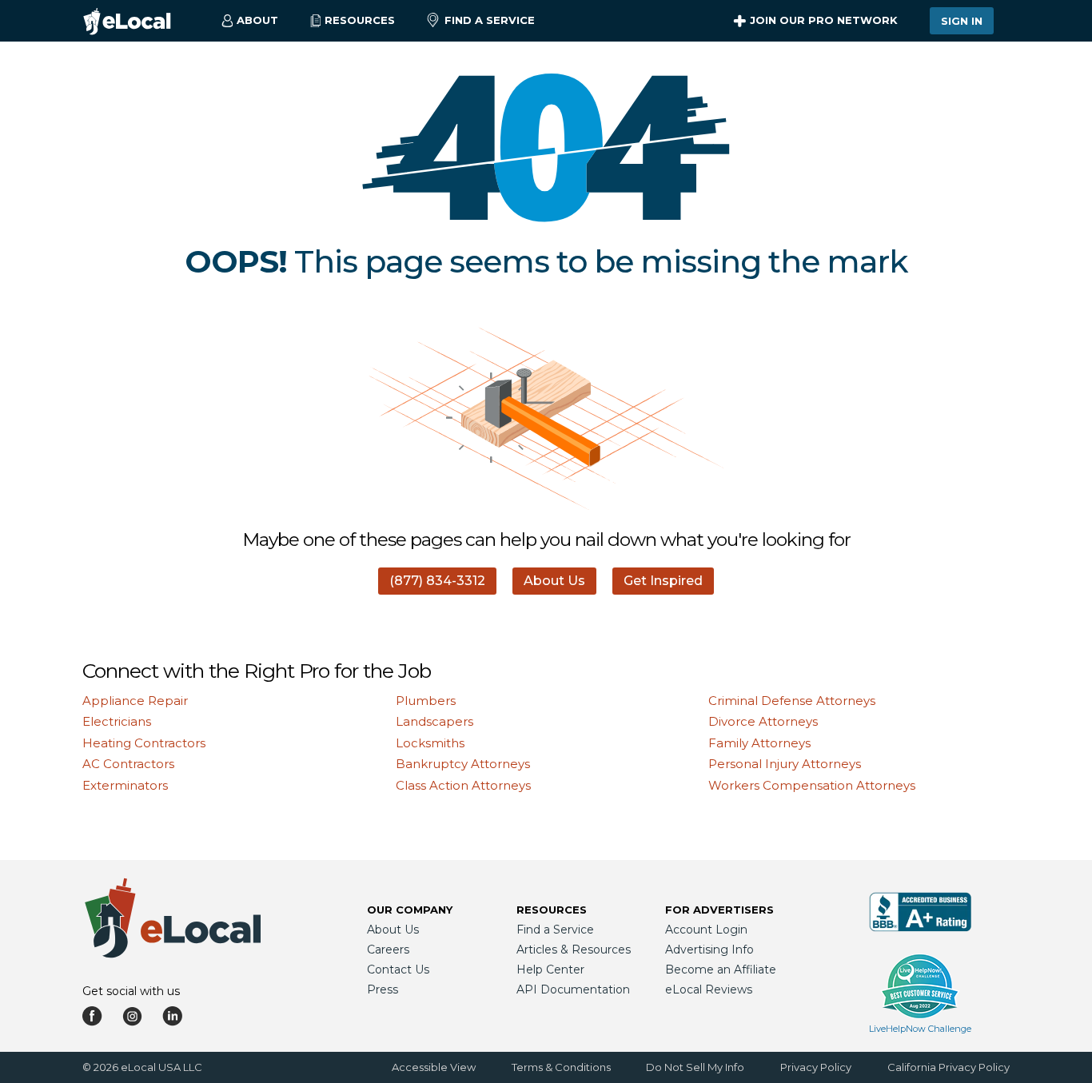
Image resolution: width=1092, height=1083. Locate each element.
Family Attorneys (759, 743)
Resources (551, 909)
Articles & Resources (573, 949)
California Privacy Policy (948, 1067)
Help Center (550, 969)
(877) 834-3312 (437, 580)
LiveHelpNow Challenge (920, 1028)
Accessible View (434, 1067)
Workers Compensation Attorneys (811, 785)
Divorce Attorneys (763, 721)
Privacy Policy (815, 1067)
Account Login (706, 929)
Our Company (409, 909)
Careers (388, 949)
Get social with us (131, 991)
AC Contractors (128, 763)
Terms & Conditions (561, 1067)
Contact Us (398, 969)
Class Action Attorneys (463, 785)
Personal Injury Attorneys (784, 763)
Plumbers (426, 700)
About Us (554, 580)
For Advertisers (719, 909)
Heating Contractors (143, 743)
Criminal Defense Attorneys (791, 700)
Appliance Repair (135, 700)
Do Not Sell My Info (695, 1067)
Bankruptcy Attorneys (463, 763)
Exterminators (125, 785)
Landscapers (434, 721)
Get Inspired (663, 580)
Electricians (116, 721)
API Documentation (573, 989)
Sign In (961, 20)
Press (382, 989)
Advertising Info (709, 949)
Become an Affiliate (720, 969)
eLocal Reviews (708, 989)
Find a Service (489, 20)
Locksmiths (430, 743)
